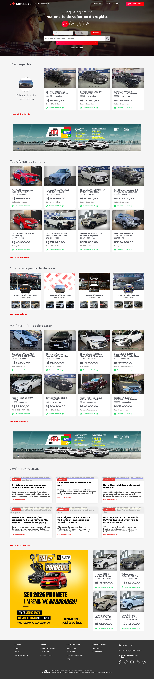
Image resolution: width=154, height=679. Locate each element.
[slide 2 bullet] (57, 86)
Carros (16, 648)
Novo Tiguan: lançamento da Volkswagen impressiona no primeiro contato (73, 520)
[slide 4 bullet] (60, 86)
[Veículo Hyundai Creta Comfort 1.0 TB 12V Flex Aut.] (60, 176)
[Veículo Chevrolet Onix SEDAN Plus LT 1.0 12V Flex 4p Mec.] (94, 340)
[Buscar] (107, 38)
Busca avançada (77, 48)
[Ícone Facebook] (133, 662)
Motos (16, 652)
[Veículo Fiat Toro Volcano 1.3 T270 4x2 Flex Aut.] (128, 220)
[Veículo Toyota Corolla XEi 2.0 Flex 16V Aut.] (94, 78)
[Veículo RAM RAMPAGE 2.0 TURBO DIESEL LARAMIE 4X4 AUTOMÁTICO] (128, 78)
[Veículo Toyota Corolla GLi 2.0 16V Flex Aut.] (60, 384)
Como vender (97, 652)
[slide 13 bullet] (66, 184)
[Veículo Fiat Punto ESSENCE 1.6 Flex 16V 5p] (26, 220)
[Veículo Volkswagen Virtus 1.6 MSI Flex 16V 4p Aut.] (132, 560)
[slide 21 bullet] (39, 348)
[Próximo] (74, 78)
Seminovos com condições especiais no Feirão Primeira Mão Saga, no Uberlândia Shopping (30, 520)
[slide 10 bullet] (61, 184)
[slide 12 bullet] (64, 184)
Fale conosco (97, 648)
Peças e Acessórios (21, 655)
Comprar (97, 4)
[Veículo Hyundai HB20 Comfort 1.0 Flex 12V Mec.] (132, 601)
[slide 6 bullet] (63, 86)
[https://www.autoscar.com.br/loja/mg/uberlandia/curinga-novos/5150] (77, 137)
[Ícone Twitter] (121, 662)
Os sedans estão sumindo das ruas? (74, 483)
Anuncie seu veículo (47, 648)
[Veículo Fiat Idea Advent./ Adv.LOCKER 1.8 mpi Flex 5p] (128, 384)
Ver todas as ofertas (19, 257)
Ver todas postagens (20, 545)
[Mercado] (77, 478)
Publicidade (71, 652)
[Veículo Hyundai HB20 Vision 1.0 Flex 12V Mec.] (105, 601)
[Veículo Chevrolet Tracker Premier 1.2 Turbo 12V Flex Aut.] (60, 340)
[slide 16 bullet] (70, 184)
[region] (60, 78)
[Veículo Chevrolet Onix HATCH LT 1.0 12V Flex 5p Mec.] (94, 176)
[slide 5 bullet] (61, 86)
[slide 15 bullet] (68, 184)
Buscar (96, 33)
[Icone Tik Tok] (144, 662)
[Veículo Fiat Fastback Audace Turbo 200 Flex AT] (26, 176)
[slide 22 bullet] (41, 348)
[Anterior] (46, 78)
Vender (108, 4)
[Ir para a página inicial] (20, 3)
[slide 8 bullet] (58, 184)
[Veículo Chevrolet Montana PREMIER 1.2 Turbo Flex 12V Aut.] (60, 78)
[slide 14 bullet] (67, 184)
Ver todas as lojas (18, 314)
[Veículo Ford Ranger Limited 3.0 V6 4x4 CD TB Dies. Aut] (128, 176)
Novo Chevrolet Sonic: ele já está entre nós (121, 486)
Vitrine (118, 4)
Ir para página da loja (20, 114)
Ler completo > (18, 500)
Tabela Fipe (44, 652)
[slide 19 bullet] (37, 348)
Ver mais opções (18, 421)
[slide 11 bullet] (63, 184)
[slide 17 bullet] (71, 184)
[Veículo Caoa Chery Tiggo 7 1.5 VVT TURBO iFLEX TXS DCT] (26, 340)
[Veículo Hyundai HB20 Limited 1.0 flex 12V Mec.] (105, 560)
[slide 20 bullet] (38, 348)
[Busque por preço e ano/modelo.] (77, 42)
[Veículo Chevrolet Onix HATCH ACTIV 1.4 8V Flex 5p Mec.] (128, 340)
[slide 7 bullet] (64, 86)
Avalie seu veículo (46, 655)
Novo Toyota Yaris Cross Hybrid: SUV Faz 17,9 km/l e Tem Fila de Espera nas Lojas (121, 520)
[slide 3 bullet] (58, 86)
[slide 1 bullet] (55, 86)
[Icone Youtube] (139, 662)
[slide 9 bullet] (60, 184)
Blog (68, 659)
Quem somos (71, 648)
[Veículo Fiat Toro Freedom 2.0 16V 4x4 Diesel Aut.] (94, 384)
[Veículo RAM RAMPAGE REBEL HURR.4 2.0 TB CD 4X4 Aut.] (60, 220)
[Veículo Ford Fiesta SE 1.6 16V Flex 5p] (26, 384)
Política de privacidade (75, 655)
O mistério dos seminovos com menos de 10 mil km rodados (29, 486)
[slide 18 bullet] (35, 348)
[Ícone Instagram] (127, 662)
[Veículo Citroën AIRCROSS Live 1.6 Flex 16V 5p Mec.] (94, 220)
